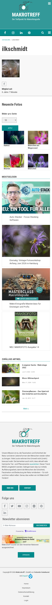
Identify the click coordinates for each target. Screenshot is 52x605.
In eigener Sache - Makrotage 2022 (34, 366)
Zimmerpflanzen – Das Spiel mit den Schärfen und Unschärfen (35, 392)
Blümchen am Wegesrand (33, 146)
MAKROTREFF (26, 15)
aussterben (34, 464)
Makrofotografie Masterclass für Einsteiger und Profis (25, 305)
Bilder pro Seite (9, 114)
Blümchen (32, 169)
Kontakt (27, 488)
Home (26, 584)
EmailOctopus (31, 531)
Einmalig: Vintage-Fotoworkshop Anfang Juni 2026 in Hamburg (25, 262)
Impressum (26, 588)
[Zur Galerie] (26, 5)
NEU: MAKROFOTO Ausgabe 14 (24, 347)
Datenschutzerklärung (26, 592)
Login (26, 600)
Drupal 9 (25, 576)
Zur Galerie (6, 40)
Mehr (25, 409)
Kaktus (7, 145)
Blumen (7, 169)
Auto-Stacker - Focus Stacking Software (24, 218)
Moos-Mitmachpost (30, 378)
